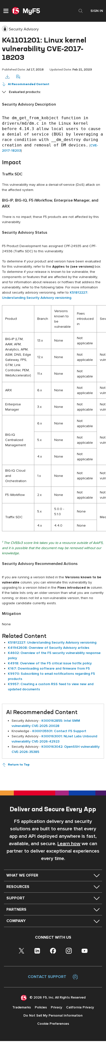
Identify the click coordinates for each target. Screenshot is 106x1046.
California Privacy (80, 1007)
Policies (41, 1007)
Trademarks (21, 1007)
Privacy (56, 1007)
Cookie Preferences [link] (53, 1024)
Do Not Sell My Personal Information (53, 1015)
